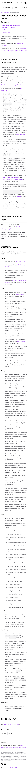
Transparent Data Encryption (11, 177)
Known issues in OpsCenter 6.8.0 (11, 25)
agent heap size (20, 134)
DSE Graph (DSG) (20, 261)
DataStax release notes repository (10, 85)
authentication (21, 341)
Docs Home (6, 8)
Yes (4, 733)
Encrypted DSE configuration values (13, 179)
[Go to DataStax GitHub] (2, 764)
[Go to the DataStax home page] (7, 742)
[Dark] (23, 3)
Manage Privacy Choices (19, 747)
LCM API (18, 196)
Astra (17, 7)
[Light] (21, 3)
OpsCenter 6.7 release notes (11, 724)
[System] (25, 3)
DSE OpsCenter (5, 12)
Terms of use (8, 747)
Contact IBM (13, 768)
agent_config (20, 294)
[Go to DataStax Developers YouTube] (5, 764)
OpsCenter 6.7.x (6, 32)
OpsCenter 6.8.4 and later (8, 27)
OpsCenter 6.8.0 (6, 30)
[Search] (18, 3)
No (10, 733)
